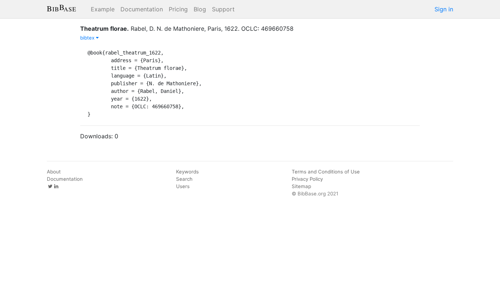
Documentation (141, 9)
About (54, 172)
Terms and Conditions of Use (326, 172)
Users (183, 186)
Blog (200, 9)
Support (223, 9)
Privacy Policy (307, 179)
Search (184, 179)
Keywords (187, 172)
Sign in (443, 9)
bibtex (88, 38)
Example (103, 9)
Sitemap (301, 186)
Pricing (178, 9)
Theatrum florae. (104, 28)
